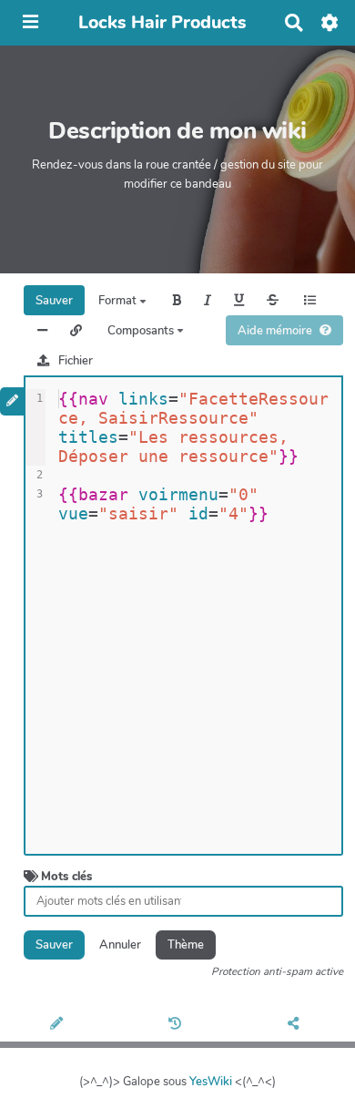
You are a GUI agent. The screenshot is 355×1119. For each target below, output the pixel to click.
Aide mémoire (275, 331)
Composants (142, 331)
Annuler (120, 945)
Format (118, 301)
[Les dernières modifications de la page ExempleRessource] (177, 1025)
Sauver (54, 301)
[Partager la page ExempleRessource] (296, 1025)
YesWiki (210, 1081)
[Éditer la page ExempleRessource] (59, 1025)
